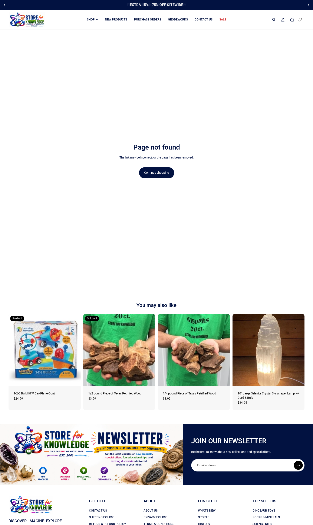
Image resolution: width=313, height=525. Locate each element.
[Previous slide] (4, 5)
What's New (206, 510)
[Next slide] (308, 5)
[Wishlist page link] (300, 19)
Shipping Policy (101, 517)
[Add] (223, 380)
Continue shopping (156, 172)
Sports (203, 517)
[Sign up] (298, 465)
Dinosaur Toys (264, 510)
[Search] (274, 19)
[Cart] (292, 19)
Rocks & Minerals (266, 517)
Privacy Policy (155, 517)
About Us (151, 510)
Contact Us (98, 510)
